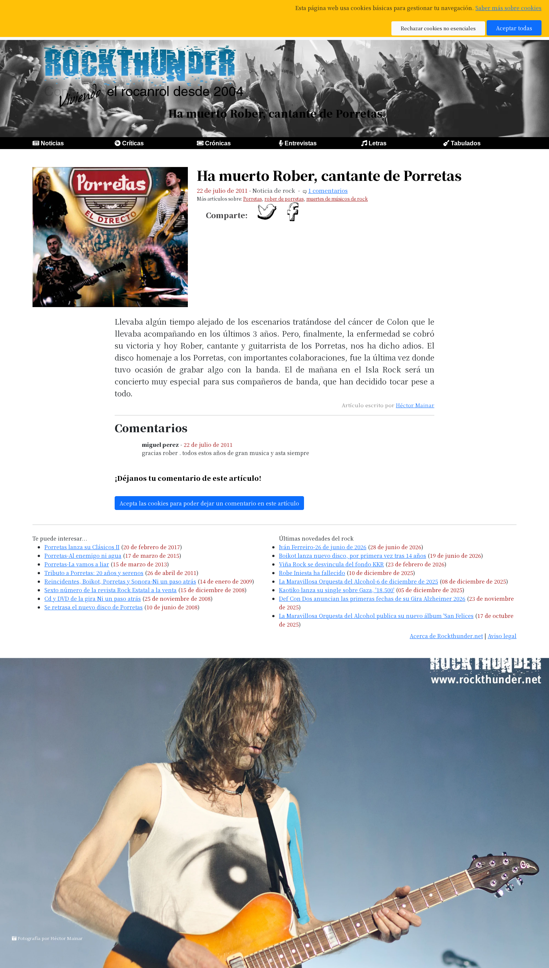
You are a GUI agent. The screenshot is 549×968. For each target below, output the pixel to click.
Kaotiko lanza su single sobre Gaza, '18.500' (336, 590)
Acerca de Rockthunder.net (446, 636)
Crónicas (218, 143)
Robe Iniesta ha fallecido (312, 572)
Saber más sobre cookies (508, 8)
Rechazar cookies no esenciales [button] (438, 28)
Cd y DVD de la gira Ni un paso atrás (92, 598)
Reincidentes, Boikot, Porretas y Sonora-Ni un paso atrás (120, 581)
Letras (378, 143)
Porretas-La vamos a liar (76, 564)
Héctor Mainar (415, 405)
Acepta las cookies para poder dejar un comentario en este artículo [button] (209, 503)
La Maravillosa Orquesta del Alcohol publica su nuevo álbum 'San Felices (376, 615)
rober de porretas (284, 198)
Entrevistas (301, 143)
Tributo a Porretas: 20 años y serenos (93, 572)
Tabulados (466, 143)
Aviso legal (502, 636)
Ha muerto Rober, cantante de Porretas (329, 175)
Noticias (52, 143)
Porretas (252, 198)
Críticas (133, 143)
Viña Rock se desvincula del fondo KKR (331, 564)
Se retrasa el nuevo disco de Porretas (93, 607)
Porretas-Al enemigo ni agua (82, 555)
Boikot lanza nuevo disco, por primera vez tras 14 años (352, 555)
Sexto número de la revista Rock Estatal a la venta (110, 590)
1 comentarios (328, 190)
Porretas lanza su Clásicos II (82, 547)
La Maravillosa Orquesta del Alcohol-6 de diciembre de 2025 (358, 581)
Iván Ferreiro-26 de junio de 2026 (322, 547)
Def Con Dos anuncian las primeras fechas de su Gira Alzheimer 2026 (372, 598)
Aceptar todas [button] (514, 28)
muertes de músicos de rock (337, 198)
